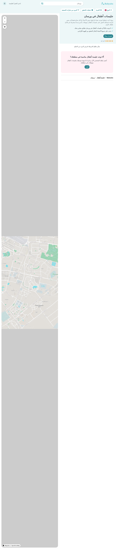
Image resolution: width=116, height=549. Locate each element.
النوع (107, 10)
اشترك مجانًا (108, 36)
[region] (29, 281)
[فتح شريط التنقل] (4, 3)
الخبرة (98, 10)
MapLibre (7, 545)
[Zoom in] (5, 18)
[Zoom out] (5, 22)
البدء (87, 67)
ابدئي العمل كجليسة (15, 3)
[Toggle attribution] (3, 545)
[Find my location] (5, 27)
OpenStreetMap (16, 545)
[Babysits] (107, 3)
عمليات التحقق (86, 10)
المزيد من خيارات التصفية (69, 10)
